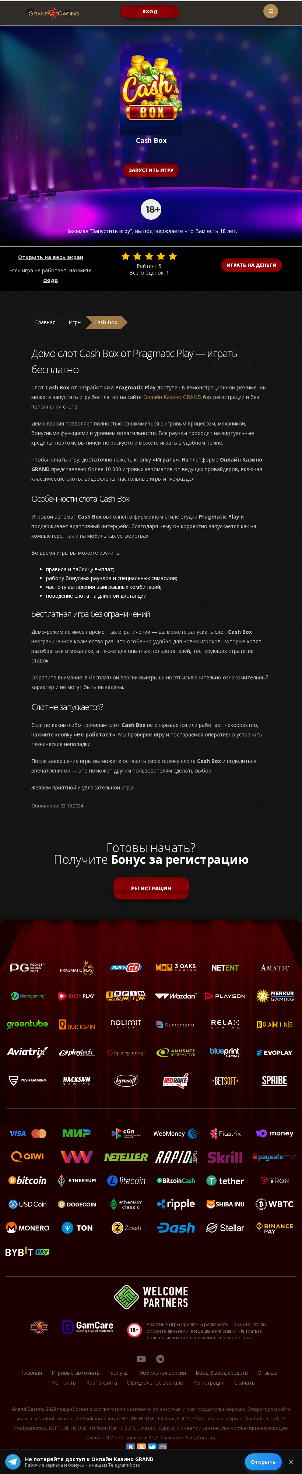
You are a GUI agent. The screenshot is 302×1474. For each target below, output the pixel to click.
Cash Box (105, 322)
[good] (161, 256)
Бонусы (119, 1372)
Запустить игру (151, 170)
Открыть (263, 1461)
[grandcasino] (160, 1359)
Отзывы (267, 1372)
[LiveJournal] (173, 1447)
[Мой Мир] (162, 1447)
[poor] (137, 256)
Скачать (244, 1382)
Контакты (64, 1382)
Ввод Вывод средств (222, 1372)
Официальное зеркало (155, 1382)
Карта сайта (101, 1382)
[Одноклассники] (141, 1447)
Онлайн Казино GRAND (172, 396)
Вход (150, 11)
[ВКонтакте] (130, 1447)
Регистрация (151, 888)
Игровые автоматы (76, 1372)
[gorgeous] (173, 256)
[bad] (126, 256)
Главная (45, 322)
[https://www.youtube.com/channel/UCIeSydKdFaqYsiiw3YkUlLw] (141, 1359)
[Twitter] (152, 1447)
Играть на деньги (251, 265)
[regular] (149, 256)
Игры (75, 322)
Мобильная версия (162, 1372)
